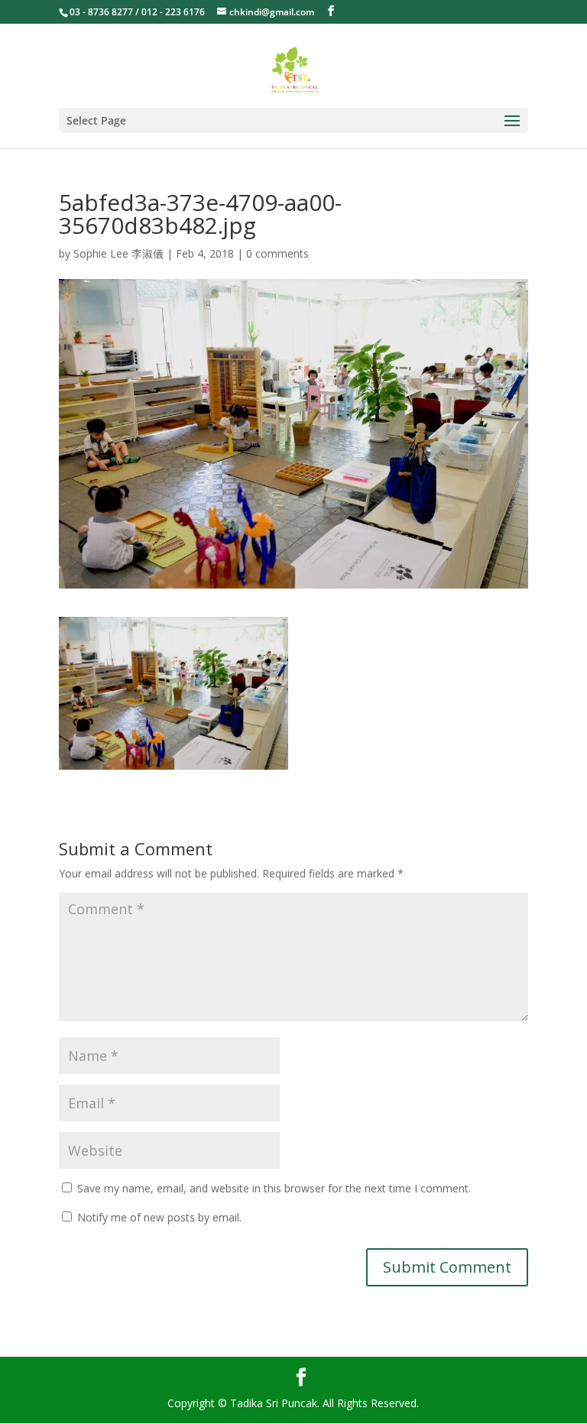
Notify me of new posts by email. (159, 1217)
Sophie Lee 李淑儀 (118, 253)
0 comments (277, 253)
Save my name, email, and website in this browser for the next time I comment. (274, 1188)
